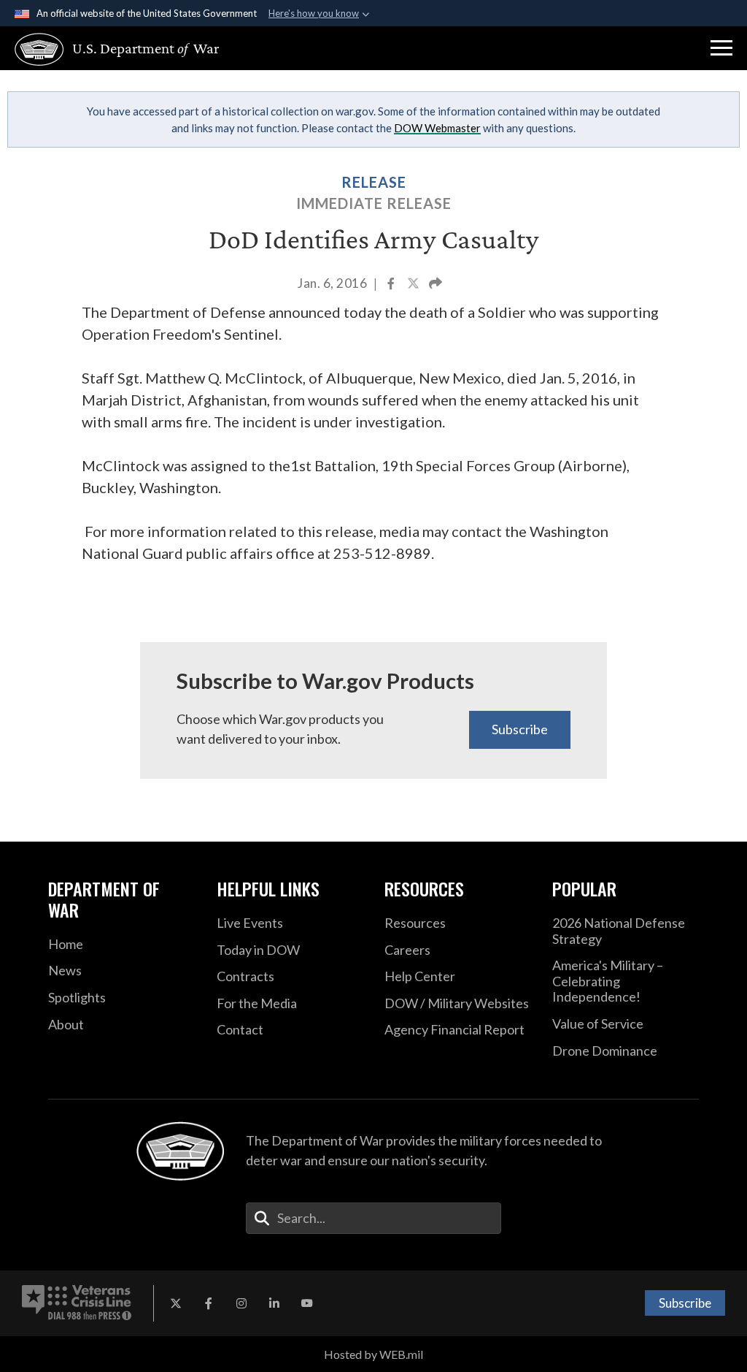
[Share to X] (414, 284)
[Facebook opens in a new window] (209, 1303)
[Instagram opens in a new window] (241, 1303)
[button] (721, 48)
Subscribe (520, 729)
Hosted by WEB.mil (373, 1354)
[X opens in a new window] (176, 1303)
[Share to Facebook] (392, 284)
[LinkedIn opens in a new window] (274, 1303)
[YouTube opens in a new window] (307, 1303)
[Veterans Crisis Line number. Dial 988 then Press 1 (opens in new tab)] (76, 1303)
